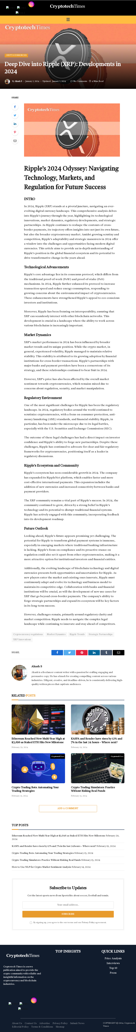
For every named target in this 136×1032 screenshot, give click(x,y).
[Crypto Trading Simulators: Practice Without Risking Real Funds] (97, 768)
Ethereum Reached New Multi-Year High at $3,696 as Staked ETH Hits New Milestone (38, 740)
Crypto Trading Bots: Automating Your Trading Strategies (35, 789)
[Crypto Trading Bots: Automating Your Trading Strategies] (38, 768)
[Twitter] (15, 115)
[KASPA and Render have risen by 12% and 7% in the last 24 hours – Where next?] (97, 720)
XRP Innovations (22, 640)
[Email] (15, 140)
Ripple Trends (77, 634)
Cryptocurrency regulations (28, 634)
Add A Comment (68, 808)
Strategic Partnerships (101, 634)
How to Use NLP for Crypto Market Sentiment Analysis (41, 867)
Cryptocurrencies (16, 55)
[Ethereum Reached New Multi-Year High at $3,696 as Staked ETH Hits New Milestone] (38, 720)
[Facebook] (15, 106)
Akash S (18, 81)
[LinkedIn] (15, 123)
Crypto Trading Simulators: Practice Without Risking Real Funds (93, 789)
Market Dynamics (56, 634)
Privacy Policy (88, 922)
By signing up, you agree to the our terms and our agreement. (69, 922)
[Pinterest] (15, 132)
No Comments (80, 81)
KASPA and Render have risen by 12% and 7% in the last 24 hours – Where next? (96, 740)
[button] (68, 19)
